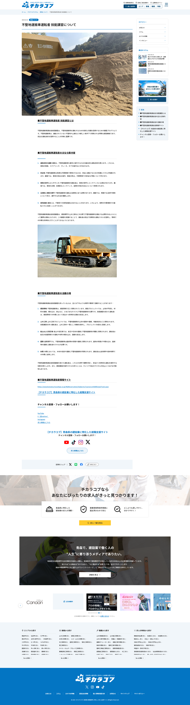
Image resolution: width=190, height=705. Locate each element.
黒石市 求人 (25, 639)
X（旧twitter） (43, 416)
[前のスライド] (20, 605)
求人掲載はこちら (44, 422)
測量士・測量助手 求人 (118, 639)
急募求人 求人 (151, 636)
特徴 (159, 6)
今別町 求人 (43, 645)
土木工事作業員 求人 (103, 639)
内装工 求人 (100, 655)
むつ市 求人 (34, 642)
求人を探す (131, 6)
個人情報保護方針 (99, 694)
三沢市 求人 (25, 642)
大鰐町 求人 (25, 655)
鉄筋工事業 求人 (79, 651)
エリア (141, 6)
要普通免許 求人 (139, 645)
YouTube (41, 413)
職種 (153, 6)
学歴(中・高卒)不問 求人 (141, 648)
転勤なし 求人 (138, 639)
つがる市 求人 (44, 642)
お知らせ (48, 694)
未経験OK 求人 (162, 636)
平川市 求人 (25, 645)
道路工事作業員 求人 (119, 642)
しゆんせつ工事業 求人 (66, 655)
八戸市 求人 (43, 636)
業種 (147, 6)
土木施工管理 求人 (115, 636)
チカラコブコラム (33, 12)
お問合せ (113, 694)
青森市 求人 (25, 636)
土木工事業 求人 (64, 636)
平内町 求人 (34, 645)
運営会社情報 (83, 694)
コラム (58, 694)
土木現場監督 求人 (102, 636)
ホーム (24, 12)
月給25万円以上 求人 (154, 642)
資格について (44, 12)
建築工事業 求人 (76, 636)
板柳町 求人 (45, 655)
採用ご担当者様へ (143, 3)
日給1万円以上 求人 (140, 642)
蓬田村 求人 (25, 648)
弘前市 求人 (34, 636)
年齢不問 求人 (150, 645)
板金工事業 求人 (80, 655)
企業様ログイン (157, 3)
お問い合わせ (105, 616)
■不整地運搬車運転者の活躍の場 (152, 122)
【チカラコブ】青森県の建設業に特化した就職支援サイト (66, 392)
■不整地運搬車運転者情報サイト (152, 125)
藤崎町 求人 (45, 651)
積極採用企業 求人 (139, 636)
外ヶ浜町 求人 (35, 648)
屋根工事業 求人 (75, 642)
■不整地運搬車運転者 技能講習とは (153, 113)
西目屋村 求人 (35, 651)
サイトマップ (125, 694)
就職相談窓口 (130, 3)
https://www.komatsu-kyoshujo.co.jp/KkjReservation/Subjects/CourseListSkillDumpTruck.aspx (73, 386)
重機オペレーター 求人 (104, 642)
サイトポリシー (139, 694)
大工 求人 (125, 651)
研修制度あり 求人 (139, 655)
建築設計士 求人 (115, 651)
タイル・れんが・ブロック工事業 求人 (71, 648)
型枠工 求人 (109, 655)
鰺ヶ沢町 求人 (46, 648)
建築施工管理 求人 (102, 651)
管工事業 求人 (63, 645)
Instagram (41, 419)
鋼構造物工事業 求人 (65, 651)
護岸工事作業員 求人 (115, 645)
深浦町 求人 (25, 651)
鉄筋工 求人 (118, 655)
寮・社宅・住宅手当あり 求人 (156, 655)
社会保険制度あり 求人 (160, 651)
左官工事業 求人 (64, 639)
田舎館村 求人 (35, 655)
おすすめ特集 (70, 694)
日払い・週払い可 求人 (152, 639)
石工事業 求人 (63, 642)
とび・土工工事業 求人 (78, 639)
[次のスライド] (169, 605)
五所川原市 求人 (36, 639)
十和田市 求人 (47, 639)
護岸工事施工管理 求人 (104, 648)
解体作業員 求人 (102, 645)
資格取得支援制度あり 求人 (142, 651)
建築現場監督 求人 (118, 648)
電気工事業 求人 (87, 642)
